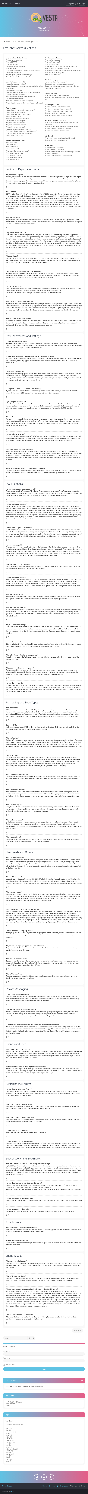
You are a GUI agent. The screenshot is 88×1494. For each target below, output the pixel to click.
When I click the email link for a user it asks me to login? (24, 103)
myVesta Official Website (14, 1402)
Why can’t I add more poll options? (17, 118)
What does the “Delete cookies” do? (18, 77)
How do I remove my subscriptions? (57, 131)
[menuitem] (18, 3)
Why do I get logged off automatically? (19, 75)
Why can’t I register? (12, 64)
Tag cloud (9, 1421)
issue (7, 1461)
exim (7, 1456)
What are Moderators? (52, 62)
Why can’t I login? (11, 68)
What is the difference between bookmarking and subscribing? (61, 123)
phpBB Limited (63, 1263)
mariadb (8, 1440)
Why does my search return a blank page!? (59, 111)
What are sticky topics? (13, 155)
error (7, 1433)
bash (7, 1444)
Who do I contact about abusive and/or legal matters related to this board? (62, 153)
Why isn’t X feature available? (54, 149)
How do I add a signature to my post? (18, 114)
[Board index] (44, 18)
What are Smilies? (12, 147)
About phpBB (72, 1265)
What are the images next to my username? (21, 96)
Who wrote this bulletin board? (55, 147)
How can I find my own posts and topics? (58, 115)
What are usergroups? (52, 64)
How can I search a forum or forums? (57, 107)
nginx (7, 1437)
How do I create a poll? (13, 116)
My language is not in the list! (15, 94)
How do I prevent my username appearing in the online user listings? (24, 87)
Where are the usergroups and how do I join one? (61, 66)
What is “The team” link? (53, 75)
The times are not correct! (14, 90)
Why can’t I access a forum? (15, 123)
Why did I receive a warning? (15, 127)
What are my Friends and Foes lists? (57, 95)
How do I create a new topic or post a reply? (20, 110)
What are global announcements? (17, 151)
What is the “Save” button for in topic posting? (21, 131)
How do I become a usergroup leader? (57, 68)
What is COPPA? (11, 62)
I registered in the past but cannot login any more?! (23, 70)
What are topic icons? (13, 159)
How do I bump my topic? (14, 135)
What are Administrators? (53, 60)
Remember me (10, 1365)
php (7, 1430)
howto (8, 1428)
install (8, 1447)
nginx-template (11, 1449)
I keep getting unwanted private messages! (59, 84)
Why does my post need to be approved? (19, 133)
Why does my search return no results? (58, 109)
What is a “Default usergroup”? (55, 72)
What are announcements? (15, 153)
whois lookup (74, 1293)
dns (7, 1458)
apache (8, 1452)
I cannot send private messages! (56, 82)
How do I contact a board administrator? (58, 156)
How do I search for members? (55, 113)
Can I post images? (12, 149)
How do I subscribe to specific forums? (58, 129)
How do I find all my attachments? (56, 140)
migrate (8, 1459)
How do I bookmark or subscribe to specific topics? (62, 127)
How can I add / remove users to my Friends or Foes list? (62, 99)
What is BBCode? (11, 143)
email (7, 1435)
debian (8, 1439)
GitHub (8, 1405)
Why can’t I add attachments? (16, 125)
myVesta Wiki (10, 1404)
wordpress (9, 1432)
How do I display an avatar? (15, 99)
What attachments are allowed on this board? (60, 138)
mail (7, 1445)
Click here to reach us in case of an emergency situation (24, 1386)
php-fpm (9, 1454)
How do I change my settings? (16, 84)
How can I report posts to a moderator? (19, 129)
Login (5, 1346)
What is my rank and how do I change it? (19, 101)
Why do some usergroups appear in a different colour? (63, 70)
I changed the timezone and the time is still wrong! (23, 92)
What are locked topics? (14, 157)
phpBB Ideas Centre (23, 1280)
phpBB (63, 408)
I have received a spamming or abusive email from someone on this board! (62, 87)
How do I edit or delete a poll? (15, 121)
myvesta (8, 1442)
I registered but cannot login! (15, 66)
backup (8, 1451)
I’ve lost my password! (13, 72)
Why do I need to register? (14, 60)
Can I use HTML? (11, 145)
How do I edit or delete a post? (16, 112)
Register (12, 1346)
